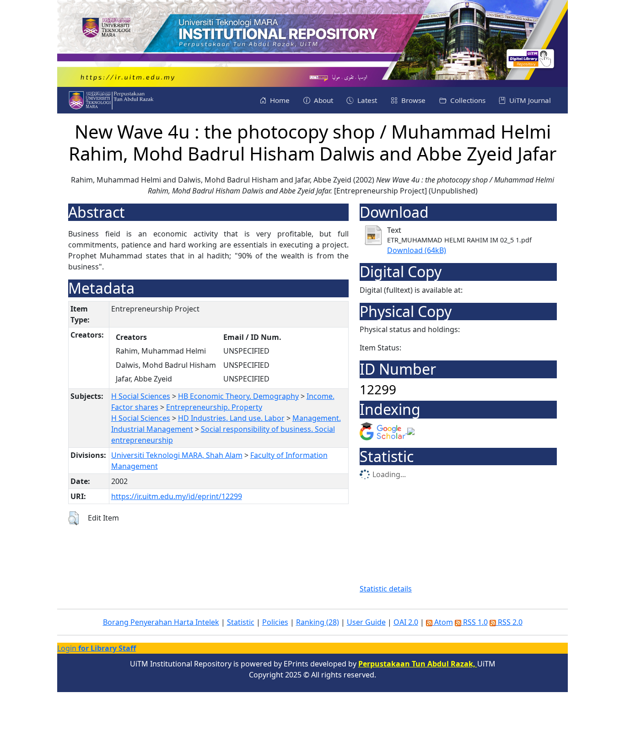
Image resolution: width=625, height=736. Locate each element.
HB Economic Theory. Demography (238, 396)
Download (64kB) (416, 250)
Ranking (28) (317, 622)
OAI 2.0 (405, 622)
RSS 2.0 (509, 622)
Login (96, 648)
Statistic (240, 622)
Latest (366, 100)
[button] (73, 518)
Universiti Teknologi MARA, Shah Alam (176, 455)
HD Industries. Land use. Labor (231, 418)
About (322, 100)
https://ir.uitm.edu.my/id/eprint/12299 (176, 496)
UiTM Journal (529, 100)
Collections (466, 100)
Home (279, 100)
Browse (412, 100)
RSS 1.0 (474, 622)
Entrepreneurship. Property (214, 407)
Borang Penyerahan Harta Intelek (161, 622)
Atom (442, 622)
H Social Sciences (140, 396)
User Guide (366, 622)
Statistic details (386, 589)
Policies (275, 622)
